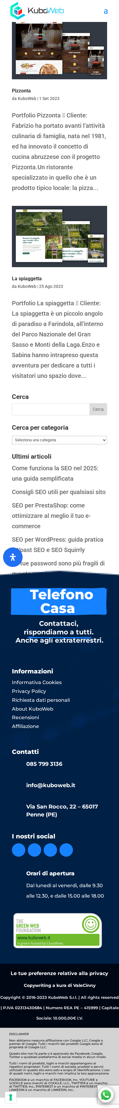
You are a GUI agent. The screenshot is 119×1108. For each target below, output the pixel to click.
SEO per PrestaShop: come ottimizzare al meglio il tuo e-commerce (51, 516)
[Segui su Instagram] (34, 850)
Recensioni (25, 717)
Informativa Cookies (37, 682)
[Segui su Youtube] (66, 850)
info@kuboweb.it (50, 785)
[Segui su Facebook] (18, 850)
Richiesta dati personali (41, 700)
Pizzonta (21, 91)
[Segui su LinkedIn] (50, 850)
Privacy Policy (29, 691)
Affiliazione (25, 726)
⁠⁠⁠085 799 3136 (44, 764)
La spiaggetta (27, 278)
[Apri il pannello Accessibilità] (13, 557)
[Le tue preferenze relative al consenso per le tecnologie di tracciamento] (10, 1097)
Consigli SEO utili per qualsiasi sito (59, 492)
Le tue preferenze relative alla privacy (59, 973)
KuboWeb (27, 98)
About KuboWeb (32, 709)
